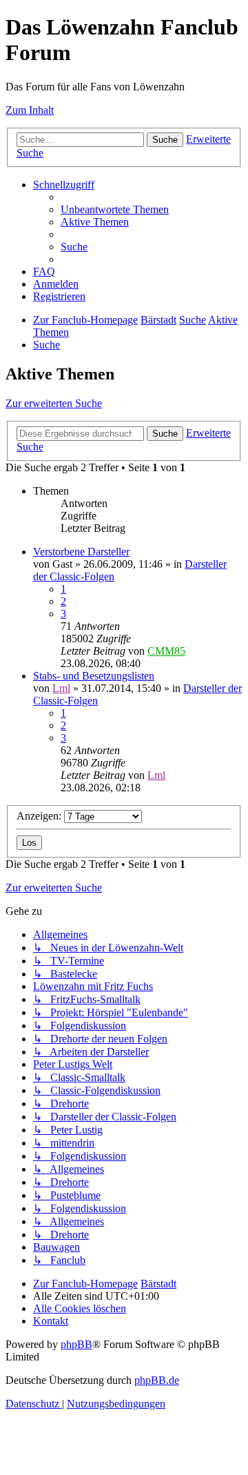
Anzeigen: (40, 816)
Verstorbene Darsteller (81, 551)
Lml (61, 688)
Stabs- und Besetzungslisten (93, 676)
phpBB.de (156, 1380)
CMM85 (166, 651)
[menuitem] (115, 209)
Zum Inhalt (30, 110)
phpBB (76, 1344)
